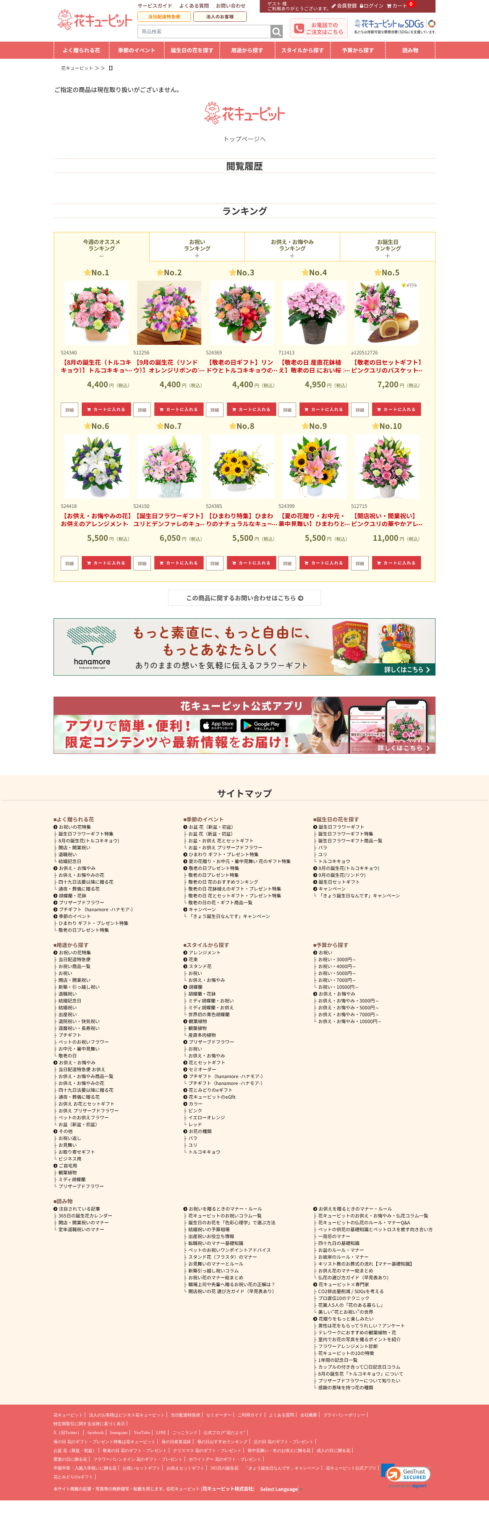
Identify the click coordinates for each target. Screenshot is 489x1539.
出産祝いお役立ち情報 (211, 1236)
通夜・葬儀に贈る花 (79, 888)
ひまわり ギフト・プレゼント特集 (93, 923)
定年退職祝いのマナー (81, 1229)
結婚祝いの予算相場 (209, 1229)
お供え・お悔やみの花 (81, 874)
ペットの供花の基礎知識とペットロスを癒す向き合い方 (375, 1229)
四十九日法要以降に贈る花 (85, 881)
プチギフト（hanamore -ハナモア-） (97, 909)
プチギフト (69, 1034)
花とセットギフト (207, 1062)
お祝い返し (69, 1138)
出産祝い (67, 1014)
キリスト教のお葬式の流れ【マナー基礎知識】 (366, 1263)
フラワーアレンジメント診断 (348, 1346)
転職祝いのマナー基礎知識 (215, 1243)
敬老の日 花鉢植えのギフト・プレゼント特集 (234, 888)
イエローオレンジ (206, 1117)
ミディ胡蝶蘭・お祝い (211, 1000)
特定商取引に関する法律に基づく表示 (89, 1423)
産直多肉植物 (202, 1034)
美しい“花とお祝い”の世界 (345, 1311)
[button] (406, 1476)
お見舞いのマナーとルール (215, 1263)
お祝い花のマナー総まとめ (215, 1277)
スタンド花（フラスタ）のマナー (222, 1256)
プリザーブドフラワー (81, 902)
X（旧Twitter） (67, 1432)
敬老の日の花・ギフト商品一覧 (220, 902)
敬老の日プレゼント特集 (83, 929)
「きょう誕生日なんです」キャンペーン (229, 916)
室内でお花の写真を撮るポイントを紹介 (359, 1339)
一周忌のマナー (334, 1236)
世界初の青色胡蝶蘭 (209, 1014)
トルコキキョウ (334, 861)
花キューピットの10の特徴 (346, 1353)
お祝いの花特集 (75, 826)
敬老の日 (67, 1055)
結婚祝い (67, 1007)
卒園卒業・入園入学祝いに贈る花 (85, 1468)
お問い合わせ (231, 5)
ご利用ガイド (250, 1415)
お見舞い (67, 1144)
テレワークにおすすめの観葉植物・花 (357, 1332)
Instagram (119, 1432)
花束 (193, 959)
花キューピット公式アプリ (351, 1468)
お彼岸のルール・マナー (343, 1256)
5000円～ (337, 973)
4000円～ (337, 966)
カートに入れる (110, 409)
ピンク (195, 1110)
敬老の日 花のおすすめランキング (223, 881)
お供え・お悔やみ (77, 868)
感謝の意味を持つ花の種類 (345, 1387)
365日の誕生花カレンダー (85, 1215)
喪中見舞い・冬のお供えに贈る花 (279, 1450)
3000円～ (337, 959)
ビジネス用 (69, 1158)
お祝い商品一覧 (74, 966)
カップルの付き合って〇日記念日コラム (359, 1366)
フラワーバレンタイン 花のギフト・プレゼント (138, 1459)
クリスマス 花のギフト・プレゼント (207, 1450)
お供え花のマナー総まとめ (345, 1270)
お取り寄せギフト (76, 1151)
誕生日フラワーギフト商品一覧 (350, 840)
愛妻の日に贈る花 (70, 1459)
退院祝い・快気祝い (79, 1021)
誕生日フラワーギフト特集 (85, 833)
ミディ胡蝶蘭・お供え (211, 1007)
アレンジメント (205, 952)
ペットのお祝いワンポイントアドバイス (229, 1249)
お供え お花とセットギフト (86, 1103)
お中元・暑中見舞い (79, 1048)
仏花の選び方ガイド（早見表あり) (353, 1277)
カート (399, 5)
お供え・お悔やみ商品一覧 (85, 1076)
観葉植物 (67, 1172)
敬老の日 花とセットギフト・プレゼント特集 (234, 895)
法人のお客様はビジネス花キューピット (127, 1415)
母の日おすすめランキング (222, 1441)
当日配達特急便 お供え (81, 1069)
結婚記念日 (69, 861)
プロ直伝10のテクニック (343, 1298)
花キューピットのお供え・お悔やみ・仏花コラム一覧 (373, 1215)
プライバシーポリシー (344, 1415)
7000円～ (337, 979)
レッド (195, 1124)
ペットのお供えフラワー (83, 1117)
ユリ (322, 854)
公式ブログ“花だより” (224, 1432)
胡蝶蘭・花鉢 (72, 895)
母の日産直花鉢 (176, 1441)
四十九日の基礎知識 (338, 1243)
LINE (161, 1432)
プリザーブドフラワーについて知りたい (359, 1380)
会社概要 (308, 1415)
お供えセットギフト (185, 1468)
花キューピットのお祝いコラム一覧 (225, 1215)
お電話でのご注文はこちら (324, 28)
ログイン (374, 5)
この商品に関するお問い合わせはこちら (241, 597)
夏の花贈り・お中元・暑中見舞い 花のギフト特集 (240, 861)
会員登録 (347, 5)
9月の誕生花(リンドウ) (342, 874)
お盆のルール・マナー (341, 1249)
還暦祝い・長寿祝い (79, 1028)
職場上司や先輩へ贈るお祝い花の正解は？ (231, 1284)
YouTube (142, 1432)
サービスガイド (155, 5)
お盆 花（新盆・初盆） (211, 833)
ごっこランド (185, 1432)
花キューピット (68, 1415)
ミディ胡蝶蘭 (72, 1179)
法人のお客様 (220, 16)
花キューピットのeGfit (212, 1096)
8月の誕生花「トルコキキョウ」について (360, 1373)
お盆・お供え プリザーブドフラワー (225, 847)
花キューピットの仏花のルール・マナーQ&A (364, 1222)
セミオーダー (202, 1069)
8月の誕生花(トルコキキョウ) (88, 840)
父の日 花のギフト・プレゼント (284, 1441)
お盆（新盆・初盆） (79, 1124)
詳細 (69, 410)
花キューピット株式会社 (227, 1488)
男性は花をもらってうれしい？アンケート (361, 1325)
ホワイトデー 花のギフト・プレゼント (225, 1459)
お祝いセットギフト (141, 1468)
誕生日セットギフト (339, 881)
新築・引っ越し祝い (79, 986)
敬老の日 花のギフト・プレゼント (135, 1450)
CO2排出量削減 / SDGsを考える (351, 1291)
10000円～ (338, 986)
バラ (322, 847)
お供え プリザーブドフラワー (88, 1110)
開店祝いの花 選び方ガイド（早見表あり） (232, 1291)
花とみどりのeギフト (211, 1089)
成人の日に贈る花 (333, 1450)
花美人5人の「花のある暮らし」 (351, 1304)
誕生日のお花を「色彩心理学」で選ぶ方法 (231, 1222)
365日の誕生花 (224, 1468)
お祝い (65, 973)
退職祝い (67, 854)
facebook (95, 1432)
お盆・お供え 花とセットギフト (221, 840)
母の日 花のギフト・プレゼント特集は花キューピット (104, 1441)
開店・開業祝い (74, 847)
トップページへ (244, 138)
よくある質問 (194, 5)
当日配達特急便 (164, 16)
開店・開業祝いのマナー (83, 1222)
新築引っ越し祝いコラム (213, 1270)
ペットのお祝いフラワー (83, 1041)
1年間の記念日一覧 (338, 1359)
